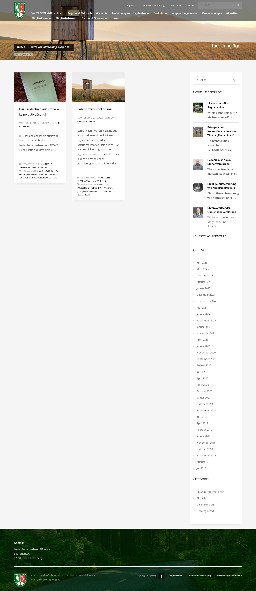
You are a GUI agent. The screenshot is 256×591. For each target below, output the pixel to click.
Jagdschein (83, 187)
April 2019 (202, 423)
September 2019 (206, 410)
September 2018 (206, 455)
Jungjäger (24, 177)
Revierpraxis (83, 194)
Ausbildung (103, 184)
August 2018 (204, 462)
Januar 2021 (203, 346)
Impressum (132, 5)
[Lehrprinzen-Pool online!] (98, 87)
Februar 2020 (204, 391)
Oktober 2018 (205, 449)
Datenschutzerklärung (153, 5)
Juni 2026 (202, 262)
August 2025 (204, 282)
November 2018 (206, 442)
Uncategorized (205, 511)
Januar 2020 (203, 397)
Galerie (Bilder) (205, 504)
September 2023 (206, 320)
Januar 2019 (203, 436)
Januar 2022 (203, 327)
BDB (41, 170)
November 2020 (206, 352)
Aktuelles (42, 167)
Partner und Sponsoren (229, 575)
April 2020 (202, 378)
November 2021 (206, 333)
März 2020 (203, 385)
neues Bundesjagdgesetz (44, 177)
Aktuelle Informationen (210, 491)
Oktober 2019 (205, 404)
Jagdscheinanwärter (101, 187)
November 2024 (206, 301)
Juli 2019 (201, 417)
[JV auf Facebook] (161, 576)
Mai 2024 (202, 307)
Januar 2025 (203, 288)
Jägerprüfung (52, 174)
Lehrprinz (106, 191)
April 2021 (202, 339)
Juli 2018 (201, 468)
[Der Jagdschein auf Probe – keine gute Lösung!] (40, 87)
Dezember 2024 (206, 294)
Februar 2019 (204, 429)
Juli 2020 (201, 372)
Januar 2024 (203, 314)
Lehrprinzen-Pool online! (94, 109)
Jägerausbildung (35, 174)
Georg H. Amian (86, 121)
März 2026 (203, 269)
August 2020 (204, 365)
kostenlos (94, 191)
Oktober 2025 (205, 275)
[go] (238, 5)
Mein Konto (175, 5)
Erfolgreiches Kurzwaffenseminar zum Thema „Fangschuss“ (222, 131)
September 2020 (206, 359)
